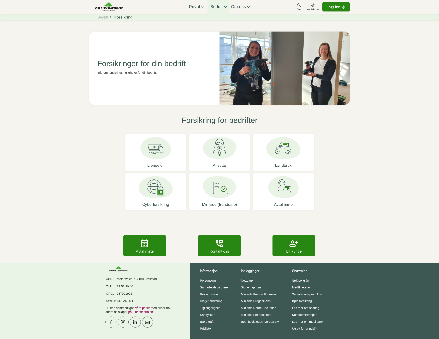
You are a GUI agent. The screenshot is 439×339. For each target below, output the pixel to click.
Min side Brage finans (256, 301)
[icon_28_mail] (147, 322)
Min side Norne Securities (258, 308)
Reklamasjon (209, 294)
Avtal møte (145, 245)
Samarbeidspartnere (214, 287)
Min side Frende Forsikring (259, 294)
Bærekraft (206, 321)
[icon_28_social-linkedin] (135, 322)
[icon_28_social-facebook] (110, 322)
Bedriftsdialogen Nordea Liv (260, 321)
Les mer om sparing (305, 308)
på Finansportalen (140, 312)
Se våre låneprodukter (307, 294)
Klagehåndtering (211, 301)
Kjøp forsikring (302, 301)
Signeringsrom (251, 287)
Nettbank (247, 280)
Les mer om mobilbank (307, 321)
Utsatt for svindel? (304, 328)
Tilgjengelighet (210, 308)
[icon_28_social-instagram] (123, 322)
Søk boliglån (300, 280)
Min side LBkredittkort (256, 315)
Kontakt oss (219, 245)
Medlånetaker (301, 287)
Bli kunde (294, 245)
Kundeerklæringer (304, 315)
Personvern (208, 280)
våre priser (142, 308)
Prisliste (205, 328)
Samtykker (207, 315)
